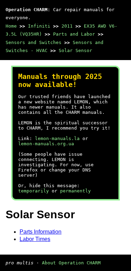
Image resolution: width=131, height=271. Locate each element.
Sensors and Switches (33, 42)
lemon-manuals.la (57, 138)
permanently (75, 190)
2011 (67, 26)
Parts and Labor (74, 34)
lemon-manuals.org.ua (46, 143)
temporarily (33, 190)
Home (11, 26)
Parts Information (40, 232)
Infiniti (39, 26)
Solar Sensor (75, 50)
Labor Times (35, 239)
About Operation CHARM (71, 262)
